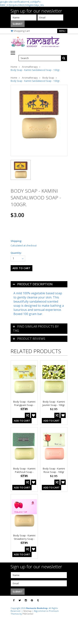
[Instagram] (26, 600)
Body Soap (48, 77)
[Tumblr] (38, 600)
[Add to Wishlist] (33, 415)
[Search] (64, 58)
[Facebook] (13, 600)
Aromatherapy (30, 66)
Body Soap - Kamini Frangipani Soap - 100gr (24, 405)
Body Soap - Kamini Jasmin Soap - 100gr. (53, 403)
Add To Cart (22, 420)
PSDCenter (28, 613)
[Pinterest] (32, 600)
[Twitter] (20, 600)
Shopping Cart (21, 31)
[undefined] (39, 120)
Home (14, 66)
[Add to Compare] (27, 415)
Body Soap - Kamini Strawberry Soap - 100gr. (24, 539)
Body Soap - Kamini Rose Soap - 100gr (54, 470)
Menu (62, 31)
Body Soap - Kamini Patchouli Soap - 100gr (24, 472)
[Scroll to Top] (72, 600)
